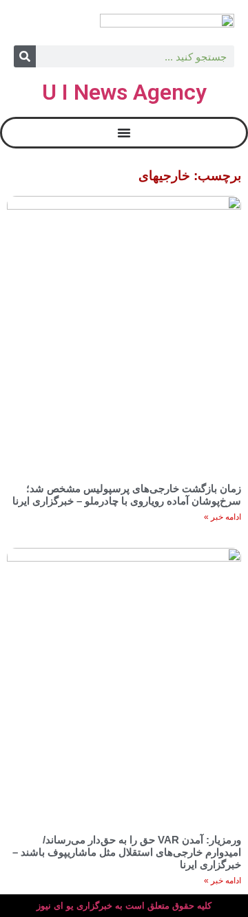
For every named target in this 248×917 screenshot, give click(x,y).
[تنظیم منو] (124, 133)
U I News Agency (124, 92)
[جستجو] (25, 56)
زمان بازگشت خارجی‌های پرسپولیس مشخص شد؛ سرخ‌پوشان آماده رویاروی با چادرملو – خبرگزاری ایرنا (126, 495)
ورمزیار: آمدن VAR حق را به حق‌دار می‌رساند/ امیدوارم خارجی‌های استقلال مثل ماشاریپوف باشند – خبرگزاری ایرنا (126, 852)
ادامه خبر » (222, 517)
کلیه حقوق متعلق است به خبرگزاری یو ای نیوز (124, 906)
